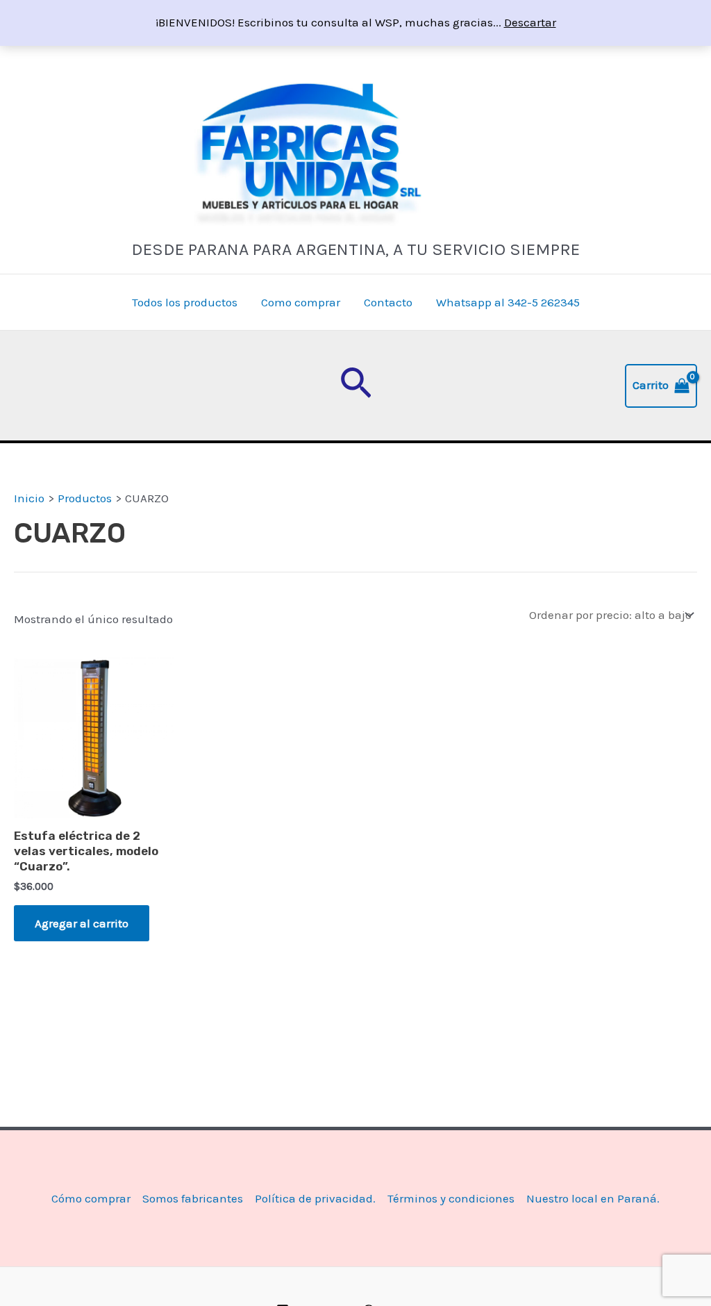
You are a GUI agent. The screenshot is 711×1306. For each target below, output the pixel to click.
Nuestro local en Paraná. (593, 1198)
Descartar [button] (530, 22)
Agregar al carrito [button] (81, 923)
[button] (356, 385)
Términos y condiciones (451, 1198)
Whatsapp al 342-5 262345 (508, 302)
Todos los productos (184, 302)
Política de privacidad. (315, 1198)
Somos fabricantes (192, 1198)
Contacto (388, 302)
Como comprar (300, 302)
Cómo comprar (91, 1198)
